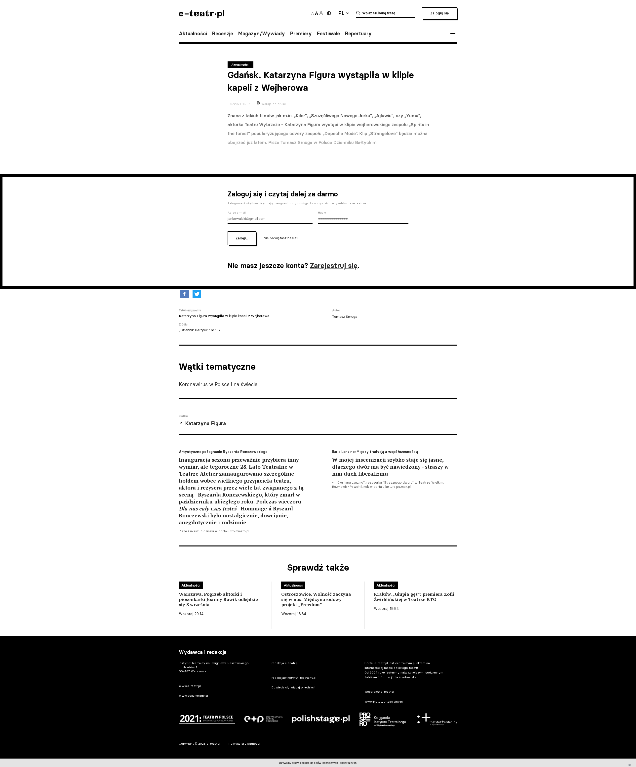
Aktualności (193, 34)
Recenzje (222, 34)
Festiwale (328, 34)
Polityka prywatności (244, 743)
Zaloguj (242, 238)
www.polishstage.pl (193, 695)
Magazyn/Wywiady (261, 34)
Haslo (322, 212)
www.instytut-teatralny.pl (383, 701)
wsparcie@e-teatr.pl (379, 691)
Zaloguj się (439, 13)
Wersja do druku (273, 104)
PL (341, 13)
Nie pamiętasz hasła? (281, 237)
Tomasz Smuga (344, 316)
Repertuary (358, 34)
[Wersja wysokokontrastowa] (328, 13)
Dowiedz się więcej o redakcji (293, 687)
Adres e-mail (237, 212)
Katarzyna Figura (205, 423)
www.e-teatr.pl (190, 686)
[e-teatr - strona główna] (201, 16)
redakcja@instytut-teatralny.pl (294, 677)
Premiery (301, 34)
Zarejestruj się (334, 265)
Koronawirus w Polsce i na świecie (218, 384)
